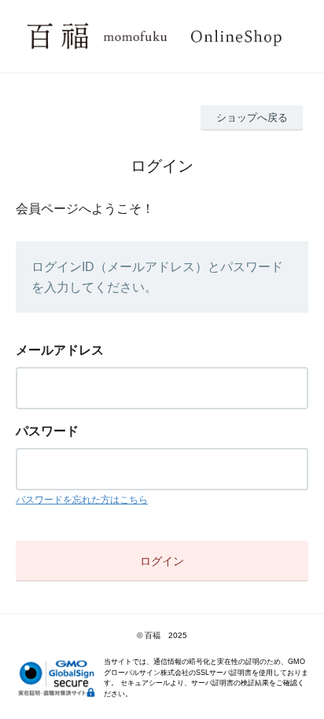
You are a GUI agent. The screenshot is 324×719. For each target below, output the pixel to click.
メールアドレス (60, 350)
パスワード (47, 431)
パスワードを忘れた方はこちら (82, 499)
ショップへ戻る (252, 117)
